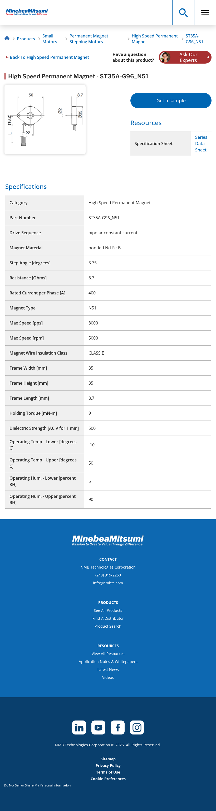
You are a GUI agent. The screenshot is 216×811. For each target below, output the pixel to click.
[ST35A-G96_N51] (29, 12)
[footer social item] (79, 727)
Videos (108, 677)
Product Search (108, 626)
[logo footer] (108, 544)
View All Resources (108, 653)
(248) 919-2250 (108, 575)
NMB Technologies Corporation (108, 567)
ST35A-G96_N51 (194, 39)
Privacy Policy (108, 765)
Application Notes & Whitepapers (108, 661)
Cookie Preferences (108, 778)
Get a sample (171, 100)
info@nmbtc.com (108, 582)
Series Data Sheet (201, 143)
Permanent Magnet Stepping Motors (89, 39)
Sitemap (108, 758)
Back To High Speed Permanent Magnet (49, 57)
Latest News (108, 669)
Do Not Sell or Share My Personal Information (37, 785)
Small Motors (49, 39)
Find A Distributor (108, 618)
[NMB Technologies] (8, 39)
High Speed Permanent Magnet (155, 39)
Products (26, 39)
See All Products (108, 610)
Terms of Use (108, 772)
